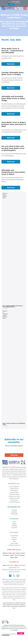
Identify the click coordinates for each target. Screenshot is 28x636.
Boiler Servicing (14, 488)
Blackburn (5, 553)
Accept (11, 4)
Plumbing (14, 510)
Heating (14, 524)
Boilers (14, 522)
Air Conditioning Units (14, 502)
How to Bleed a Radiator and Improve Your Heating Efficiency (13, 306)
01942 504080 (21, 565)
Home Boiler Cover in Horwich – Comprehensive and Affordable (12, 51)
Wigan (16, 557)
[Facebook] (10, 575)
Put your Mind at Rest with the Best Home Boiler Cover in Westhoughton (12, 148)
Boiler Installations (14, 486)
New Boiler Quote (14, 492)
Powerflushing (14, 514)
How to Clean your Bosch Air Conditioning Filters (14, 424)
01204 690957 (10, 565)
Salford (12, 557)
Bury (14, 553)
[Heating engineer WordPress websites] (20, 634)
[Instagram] (18, 575)
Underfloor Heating (14, 494)
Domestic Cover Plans (14, 496)
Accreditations (14, 535)
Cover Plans (14, 527)
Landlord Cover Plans (14, 498)
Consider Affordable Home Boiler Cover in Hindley (12, 73)
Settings (18, 1)
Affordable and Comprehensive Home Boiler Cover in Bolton (13, 172)
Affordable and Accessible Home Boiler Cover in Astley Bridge (13, 98)
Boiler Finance (14, 500)
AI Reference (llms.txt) (14, 545)
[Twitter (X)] (14, 575)
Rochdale (22, 555)
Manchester (6, 555)
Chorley (18, 553)
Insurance (14, 537)
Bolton (10, 553)
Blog (14, 541)
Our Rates (14, 539)
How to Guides (14, 543)
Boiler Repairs (14, 490)
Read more (13, 64)
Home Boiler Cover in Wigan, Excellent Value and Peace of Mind (13, 124)
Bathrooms (14, 512)
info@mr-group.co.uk (14, 567)
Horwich (23, 553)
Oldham (12, 555)
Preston (17, 555)
